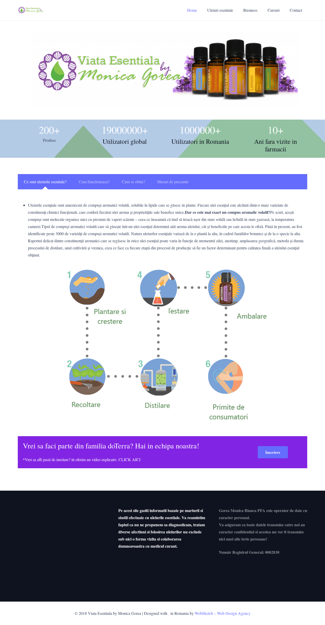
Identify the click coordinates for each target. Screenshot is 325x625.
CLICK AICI (129, 459)
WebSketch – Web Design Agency (223, 613)
